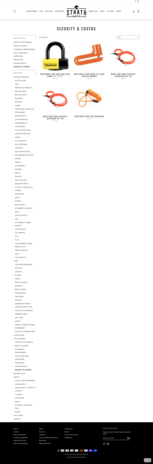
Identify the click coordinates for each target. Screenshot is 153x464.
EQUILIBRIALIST (21, 123)
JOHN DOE (19, 148)
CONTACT (119, 11)
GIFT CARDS (110, 11)
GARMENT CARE (21, 314)
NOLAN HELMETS (21, 184)
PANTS (17, 279)
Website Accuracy (45, 443)
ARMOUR (18, 300)
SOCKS (17, 321)
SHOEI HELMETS (21, 215)
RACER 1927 (19, 194)
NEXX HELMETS (21, 180)
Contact (16, 432)
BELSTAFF (19, 98)
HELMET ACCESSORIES (24, 310)
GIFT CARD (19, 318)
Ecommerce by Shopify (79, 457)
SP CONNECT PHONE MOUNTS (23, 224)
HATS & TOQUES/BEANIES (25, 380)
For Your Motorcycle (71, 434)
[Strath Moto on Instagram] (108, 444)
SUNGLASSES (20, 384)
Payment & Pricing (20, 440)
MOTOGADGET (20, 166)
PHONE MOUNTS (20, 63)
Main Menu (18, 73)
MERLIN (18, 162)
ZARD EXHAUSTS (21, 250)
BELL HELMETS (21, 95)
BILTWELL (19, 102)
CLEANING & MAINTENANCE (24, 49)
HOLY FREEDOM (21, 144)
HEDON (17, 137)
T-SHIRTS (18, 394)
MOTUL (17, 173)
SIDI (16, 219)
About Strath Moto (20, 434)
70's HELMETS (20, 257)
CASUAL (102, 11)
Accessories (69, 429)
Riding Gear (68, 437)
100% (17, 254)
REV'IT (17, 197)
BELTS (17, 401)
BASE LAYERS (20, 289)
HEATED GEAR (20, 293)
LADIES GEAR (49, 11)
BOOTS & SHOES (21, 282)
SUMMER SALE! (93, 11)
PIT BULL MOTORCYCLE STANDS (24, 188)
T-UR (17, 240)
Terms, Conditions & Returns (48, 437)
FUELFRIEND (20, 126)
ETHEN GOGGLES (21, 119)
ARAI (17, 84)
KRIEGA (18, 159)
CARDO (17, 105)
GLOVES (18, 275)
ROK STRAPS (20, 205)
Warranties (42, 440)
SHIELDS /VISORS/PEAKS (25, 331)
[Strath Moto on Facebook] (104, 444)
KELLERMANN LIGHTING (24, 155)
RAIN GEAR (19, 296)
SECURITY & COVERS (22, 67)
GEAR (41, 11)
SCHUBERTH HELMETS (23, 208)
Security (42, 432)
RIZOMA (18, 201)
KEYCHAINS (19, 398)
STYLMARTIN (20, 233)
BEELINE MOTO (20, 91)
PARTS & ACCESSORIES (23, 42)
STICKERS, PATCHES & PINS (23, 406)
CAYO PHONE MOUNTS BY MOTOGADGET (24, 110)
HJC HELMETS (20, 141)
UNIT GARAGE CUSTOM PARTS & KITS (23, 245)
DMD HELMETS (20, 116)
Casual (67, 432)
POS (68, 457)
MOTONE (18, 169)
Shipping (42, 434)
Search (16, 429)
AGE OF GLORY (20, 80)
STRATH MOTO (20, 229)
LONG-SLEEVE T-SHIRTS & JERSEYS (25, 389)
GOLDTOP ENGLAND (22, 134)
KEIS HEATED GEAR (22, 151)
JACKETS (18, 272)
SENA (17, 212)
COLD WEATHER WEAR (23, 264)
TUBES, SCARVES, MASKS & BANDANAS (25, 326)
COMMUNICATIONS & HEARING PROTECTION (23, 305)
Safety (41, 429)
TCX (16, 236)
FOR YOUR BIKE (59, 11)
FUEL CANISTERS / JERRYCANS (21, 54)
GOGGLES (18, 286)
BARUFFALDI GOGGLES (23, 88)
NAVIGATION (18, 60)
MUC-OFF (18, 176)
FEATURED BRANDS (31, 11)
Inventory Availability (21, 437)
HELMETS (18, 268)
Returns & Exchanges (21, 443)
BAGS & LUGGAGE (20, 46)
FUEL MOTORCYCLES (23, 130)
